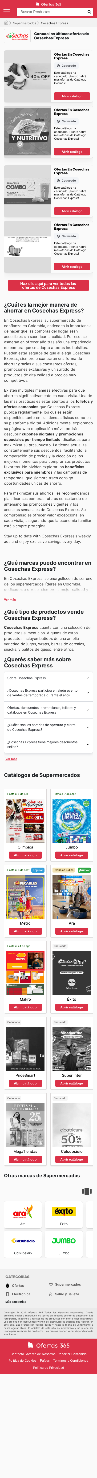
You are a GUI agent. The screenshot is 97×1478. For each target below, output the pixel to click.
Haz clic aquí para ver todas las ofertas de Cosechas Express (48, 285)
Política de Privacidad (48, 1367)
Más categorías (15, 1301)
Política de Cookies (22, 1360)
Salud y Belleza (67, 1294)
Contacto (17, 1354)
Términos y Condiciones (70, 1360)
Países (45, 1360)
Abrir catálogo (72, 96)
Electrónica (21, 1294)
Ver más (10, 599)
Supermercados (24, 23)
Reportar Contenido (72, 1354)
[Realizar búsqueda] (89, 12)
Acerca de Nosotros (41, 1354)
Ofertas (18, 1285)
